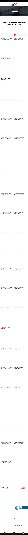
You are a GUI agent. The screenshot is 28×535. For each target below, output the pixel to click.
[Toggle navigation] (2, 1)
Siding (3, 515)
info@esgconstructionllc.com (19, 518)
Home (16, 498)
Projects (22, 501)
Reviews (16, 501)
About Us (22, 498)
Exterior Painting (4, 520)
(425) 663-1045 (17, 516)
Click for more (7, 47)
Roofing (3, 517)
